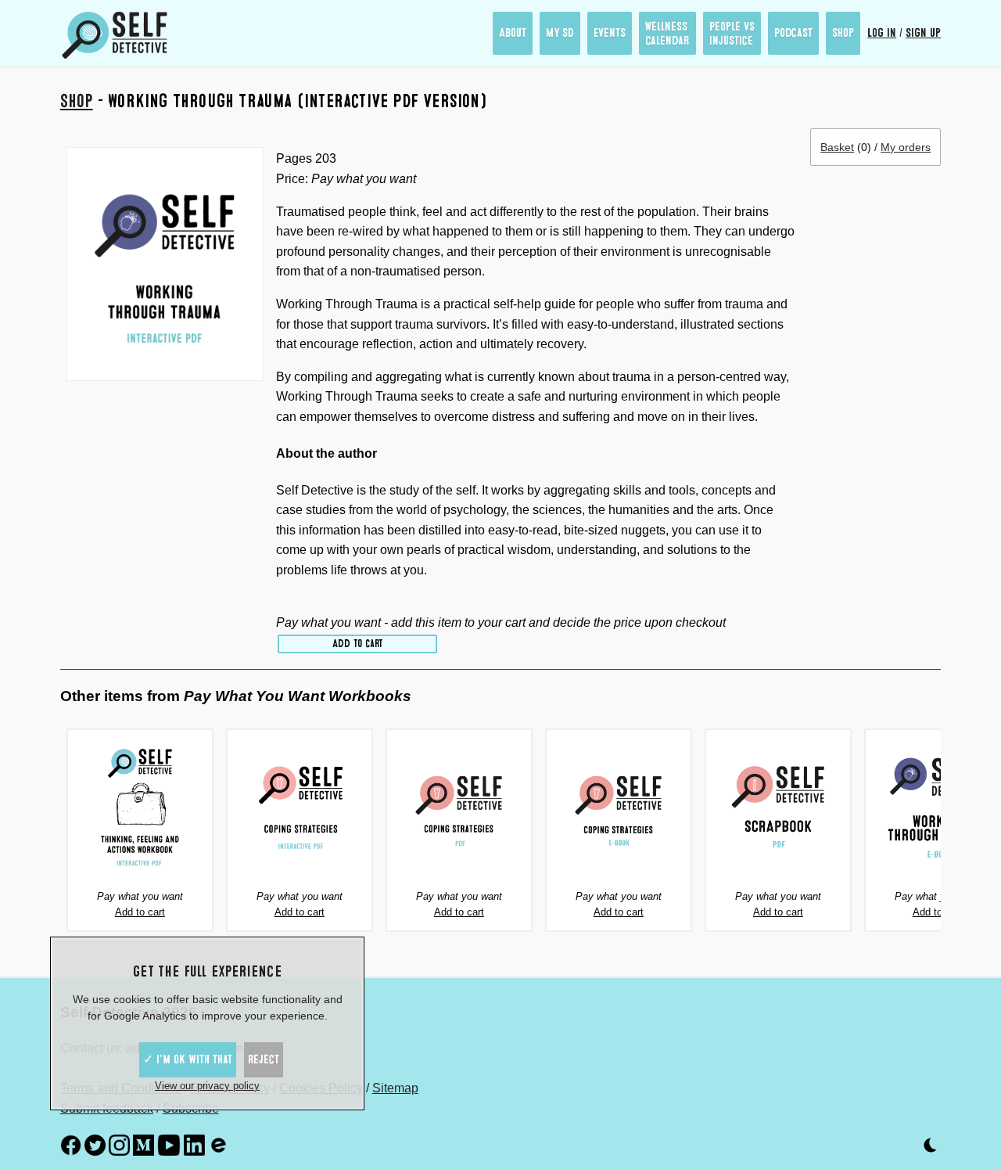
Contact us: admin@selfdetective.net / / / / (239, 1059)
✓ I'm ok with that (187, 1059)
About (512, 33)
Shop (843, 33)
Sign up (923, 33)
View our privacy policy (207, 1086)
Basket (837, 147)
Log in (881, 33)
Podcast (793, 33)
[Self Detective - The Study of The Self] (115, 35)
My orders (906, 147)
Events (610, 33)
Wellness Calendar (667, 33)
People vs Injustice (732, 33)
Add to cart (357, 643)
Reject (263, 1059)
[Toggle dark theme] (930, 1148)
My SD (560, 33)
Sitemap (395, 1088)
